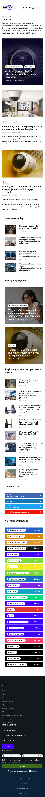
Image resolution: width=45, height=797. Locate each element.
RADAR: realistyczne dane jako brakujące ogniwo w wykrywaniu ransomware (29, 254)
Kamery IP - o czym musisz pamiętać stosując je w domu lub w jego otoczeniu (21, 189)
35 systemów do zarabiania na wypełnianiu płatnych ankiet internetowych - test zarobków (24, 313)
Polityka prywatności (8, 701)
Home (4, 691)
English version (7, 722)
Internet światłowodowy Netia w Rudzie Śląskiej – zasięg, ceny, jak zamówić (30, 460)
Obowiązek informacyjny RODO (12, 715)
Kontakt (4, 694)
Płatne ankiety (6, 719)
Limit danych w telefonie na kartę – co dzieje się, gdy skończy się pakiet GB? (30, 422)
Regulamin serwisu (8, 698)
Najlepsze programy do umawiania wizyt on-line (20, 760)
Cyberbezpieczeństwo (9, 712)
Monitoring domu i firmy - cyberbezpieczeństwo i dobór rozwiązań (20, 74)
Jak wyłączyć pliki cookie (10, 708)
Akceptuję (22, 766)
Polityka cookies (7, 705)
